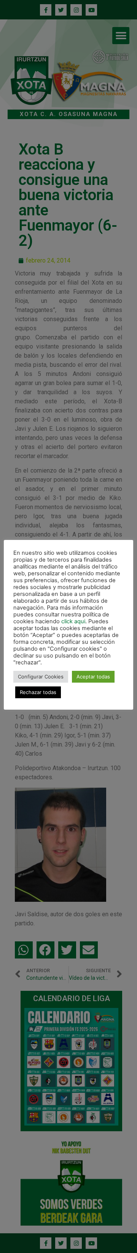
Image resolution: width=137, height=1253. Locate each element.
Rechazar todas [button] (38, 692)
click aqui (73, 621)
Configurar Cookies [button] (41, 676)
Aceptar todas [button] (93, 676)
